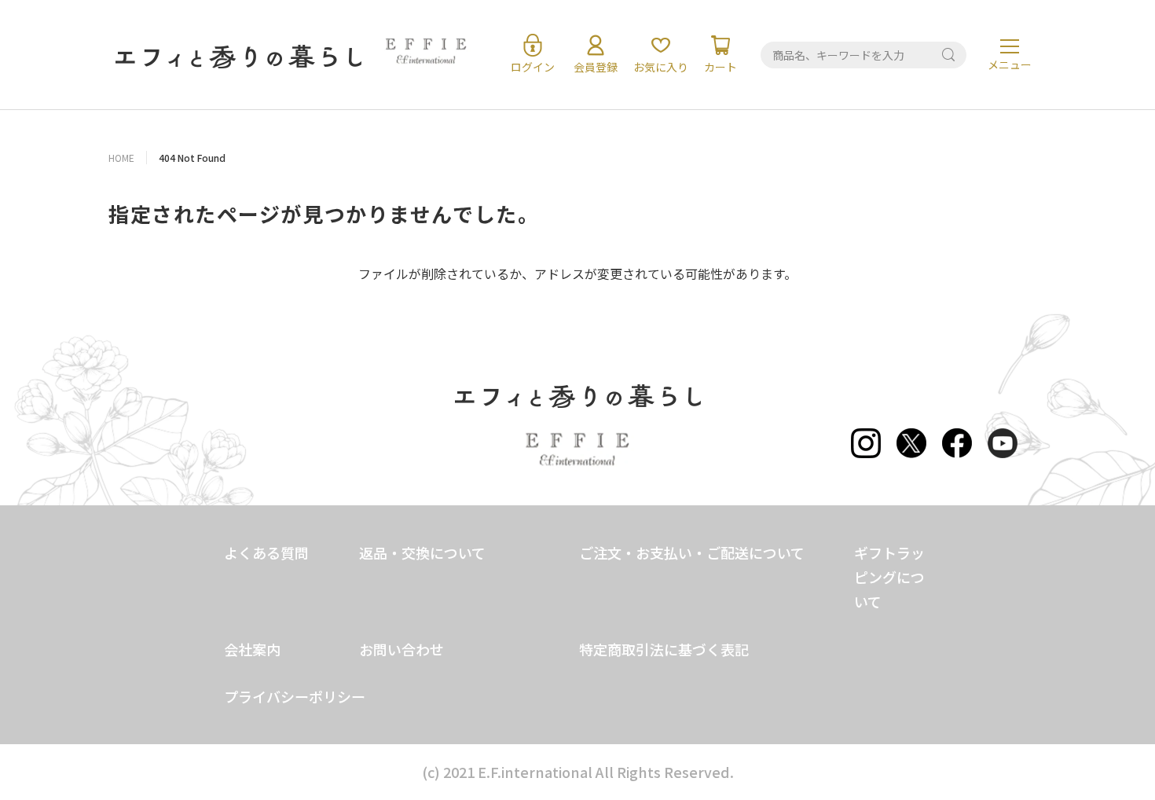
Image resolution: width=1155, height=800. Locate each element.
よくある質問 (266, 552)
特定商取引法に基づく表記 (664, 649)
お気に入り (660, 67)
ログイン (533, 67)
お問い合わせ (401, 649)
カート (720, 67)
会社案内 (252, 649)
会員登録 (596, 67)
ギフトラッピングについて (889, 576)
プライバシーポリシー (294, 696)
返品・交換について (422, 552)
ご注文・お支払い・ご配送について (692, 552)
